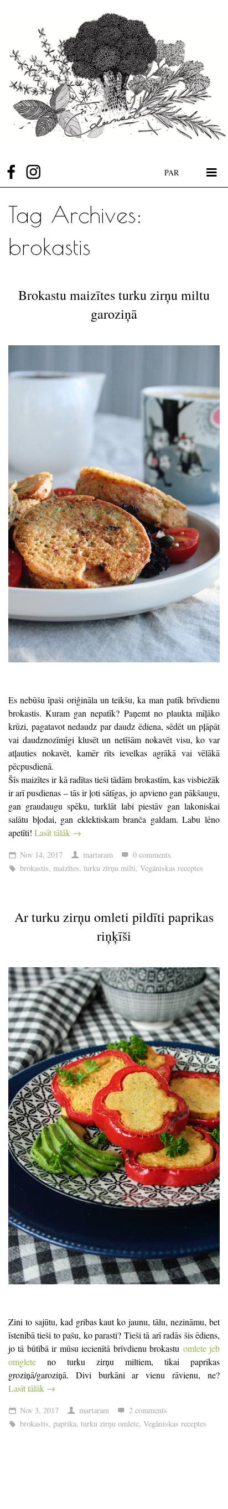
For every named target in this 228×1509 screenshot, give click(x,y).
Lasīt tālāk (57, 832)
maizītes (66, 868)
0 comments (152, 854)
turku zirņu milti (110, 868)
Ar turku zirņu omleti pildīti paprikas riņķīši (114, 926)
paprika (64, 1423)
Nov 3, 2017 (39, 1410)
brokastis (34, 868)
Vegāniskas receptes (171, 868)
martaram (98, 854)
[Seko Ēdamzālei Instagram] (33, 172)
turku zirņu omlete (110, 1423)
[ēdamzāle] (114, 78)
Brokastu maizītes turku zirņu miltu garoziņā (114, 304)
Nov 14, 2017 (41, 854)
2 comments (148, 1410)
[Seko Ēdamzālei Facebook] (11, 172)
